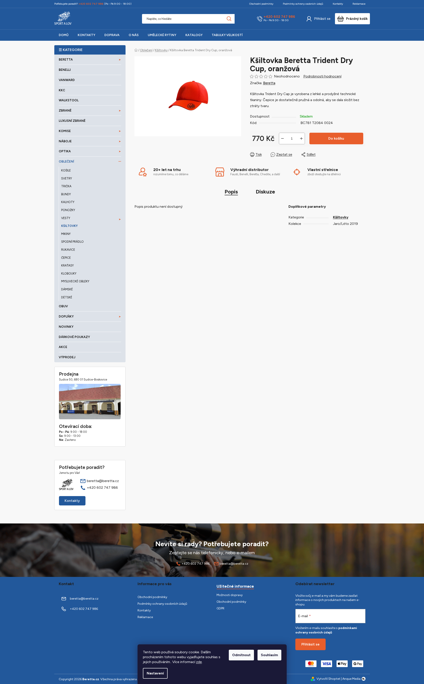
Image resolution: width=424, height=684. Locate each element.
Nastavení (155, 673)
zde (199, 662)
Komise (65, 131)
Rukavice (68, 249)
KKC (62, 90)
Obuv (63, 306)
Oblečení (66, 161)
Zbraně (65, 110)
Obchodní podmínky (261, 3)
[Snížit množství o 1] (282, 138)
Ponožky (68, 210)
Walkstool (69, 100)
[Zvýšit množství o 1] (301, 138)
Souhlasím (269, 655)
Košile (66, 170)
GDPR (220, 608)
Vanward (67, 80)
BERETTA (66, 59)
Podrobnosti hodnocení (322, 76)
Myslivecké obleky (75, 281)
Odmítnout (241, 655)
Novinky (66, 327)
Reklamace (359, 3)
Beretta (269, 83)
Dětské (66, 297)
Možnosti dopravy (230, 595)
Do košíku (336, 138)
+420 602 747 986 (279, 16)
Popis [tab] (231, 191)
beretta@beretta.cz (103, 481)
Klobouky (68, 273)
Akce (63, 347)
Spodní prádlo (72, 241)
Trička (66, 186)
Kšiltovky (69, 226)
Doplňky (66, 316)
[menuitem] (63, 35)
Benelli (65, 70)
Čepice (66, 257)
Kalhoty (67, 202)
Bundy (66, 194)
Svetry (66, 178)
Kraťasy (67, 265)
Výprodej (67, 357)
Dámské (67, 289)
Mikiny (66, 234)
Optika (65, 151)
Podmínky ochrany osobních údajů (303, 3)
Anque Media (351, 679)
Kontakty (338, 3)
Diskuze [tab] (265, 191)
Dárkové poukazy (74, 337)
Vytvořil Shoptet (328, 679)
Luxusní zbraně (72, 121)
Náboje (65, 141)
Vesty (65, 218)
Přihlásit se (322, 19)
